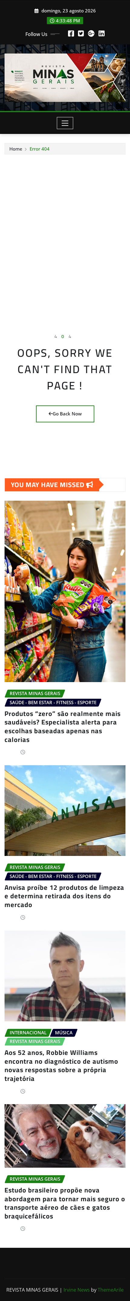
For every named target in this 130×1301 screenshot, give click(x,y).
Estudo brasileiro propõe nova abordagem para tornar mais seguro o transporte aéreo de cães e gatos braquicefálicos (65, 1203)
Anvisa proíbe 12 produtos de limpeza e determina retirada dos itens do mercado (64, 896)
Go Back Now (67, 414)
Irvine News (76, 1289)
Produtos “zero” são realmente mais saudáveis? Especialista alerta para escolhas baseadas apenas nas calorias (63, 726)
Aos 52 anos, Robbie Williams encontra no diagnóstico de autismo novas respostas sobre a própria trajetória (61, 1065)
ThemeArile (111, 1289)
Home (15, 149)
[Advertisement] (65, 223)
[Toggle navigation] (65, 123)
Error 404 (40, 149)
